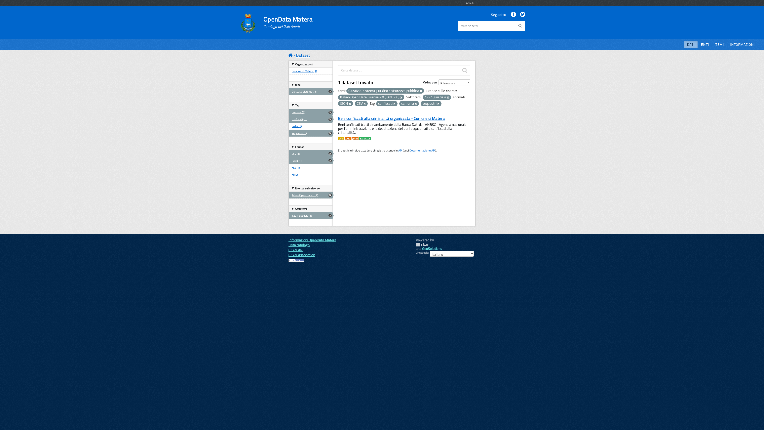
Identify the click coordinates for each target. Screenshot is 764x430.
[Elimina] (421, 91)
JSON (355, 138)
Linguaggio (422, 253)
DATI (691, 44)
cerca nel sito (469, 26)
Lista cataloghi (299, 245)
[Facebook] (513, 14)
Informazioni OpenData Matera (312, 240)
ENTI (705, 44)
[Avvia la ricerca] (520, 26)
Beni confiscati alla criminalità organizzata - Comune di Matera (391, 118)
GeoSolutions (432, 248)
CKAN (422, 244)
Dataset (303, 55)
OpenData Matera (288, 22)
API (400, 150)
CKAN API (295, 250)
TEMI (719, 44)
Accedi (470, 3)
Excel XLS (365, 138)
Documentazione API (422, 150)
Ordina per (429, 82)
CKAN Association (301, 255)
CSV (341, 138)
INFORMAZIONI (742, 44)
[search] (464, 70)
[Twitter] (522, 14)
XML (347, 138)
